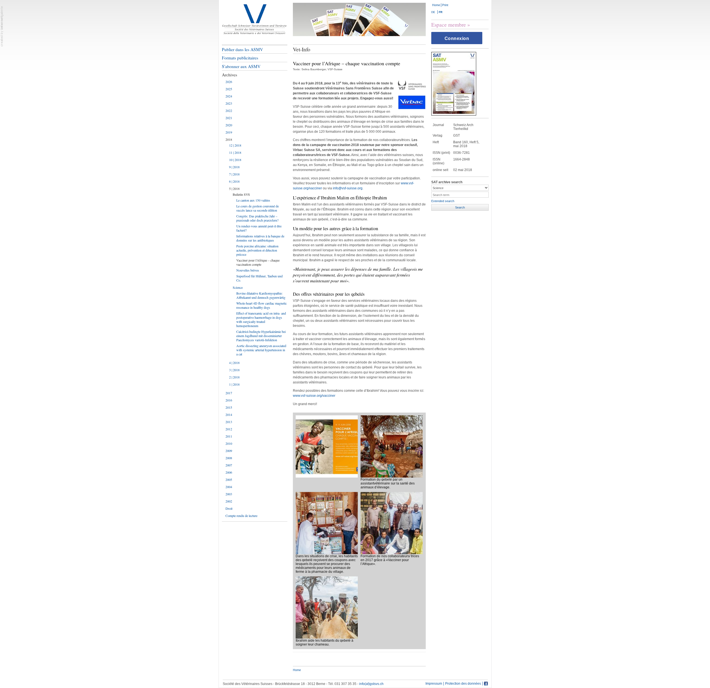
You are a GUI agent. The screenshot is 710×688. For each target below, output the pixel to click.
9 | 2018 (234, 167)
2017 (228, 393)
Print (445, 5)
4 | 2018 (234, 362)
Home (436, 5)
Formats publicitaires (240, 58)
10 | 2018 (235, 159)
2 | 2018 (234, 377)
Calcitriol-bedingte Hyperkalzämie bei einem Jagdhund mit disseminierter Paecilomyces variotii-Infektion (261, 335)
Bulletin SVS (241, 194)
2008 (228, 458)
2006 (228, 472)
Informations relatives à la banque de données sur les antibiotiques (260, 238)
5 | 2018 (234, 188)
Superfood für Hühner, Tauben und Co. (259, 278)
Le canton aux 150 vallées (253, 200)
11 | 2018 (235, 152)
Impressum (433, 684)
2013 (228, 422)
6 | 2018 (234, 181)
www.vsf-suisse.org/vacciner (314, 396)
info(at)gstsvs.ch (371, 684)
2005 (228, 479)
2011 (228, 436)
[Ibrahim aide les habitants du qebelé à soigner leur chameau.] (327, 607)
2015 (228, 407)
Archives (229, 74)
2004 (228, 486)
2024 (228, 96)
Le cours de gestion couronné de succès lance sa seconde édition (257, 208)
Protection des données (463, 684)
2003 (228, 494)
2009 (228, 450)
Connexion (457, 38)
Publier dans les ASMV (242, 49)
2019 (228, 132)
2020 (228, 125)
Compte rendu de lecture (241, 515)
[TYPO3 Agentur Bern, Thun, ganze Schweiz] (2, 26)
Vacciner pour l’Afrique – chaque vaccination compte (258, 262)
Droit (228, 508)
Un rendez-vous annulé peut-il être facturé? (259, 228)
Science (238, 287)
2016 (228, 400)
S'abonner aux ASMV (241, 66)
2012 (228, 429)
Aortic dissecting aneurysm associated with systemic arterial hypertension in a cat (261, 349)
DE (433, 12)
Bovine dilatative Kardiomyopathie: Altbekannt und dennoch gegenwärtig (260, 295)
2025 (228, 89)
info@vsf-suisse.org (347, 188)
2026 (228, 81)
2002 (228, 501)
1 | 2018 (234, 384)
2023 (228, 103)
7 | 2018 (234, 174)
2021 (228, 117)
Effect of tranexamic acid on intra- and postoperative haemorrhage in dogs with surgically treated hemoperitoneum (261, 319)
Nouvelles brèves (247, 270)
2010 (228, 443)
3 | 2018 (234, 370)
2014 (228, 414)
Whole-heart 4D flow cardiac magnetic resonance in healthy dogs (261, 305)
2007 (228, 465)
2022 (228, 110)
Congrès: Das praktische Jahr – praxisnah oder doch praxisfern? (257, 218)
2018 (228, 139)
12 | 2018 (235, 145)
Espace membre (448, 24)
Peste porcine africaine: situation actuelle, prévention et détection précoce (257, 250)
